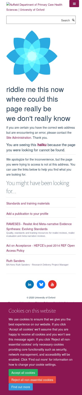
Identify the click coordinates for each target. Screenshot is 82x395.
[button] (74, 3)
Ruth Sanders (15, 261)
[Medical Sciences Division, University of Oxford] (41, 294)
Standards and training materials (28, 203)
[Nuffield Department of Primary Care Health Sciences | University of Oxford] (34, 6)
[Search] (73, 20)
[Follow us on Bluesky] (41, 284)
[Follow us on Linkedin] (30, 284)
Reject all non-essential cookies (32, 380)
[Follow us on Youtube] (52, 284)
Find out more (20, 387)
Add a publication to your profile (27, 213)
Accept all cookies (23, 372)
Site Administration (18, 137)
